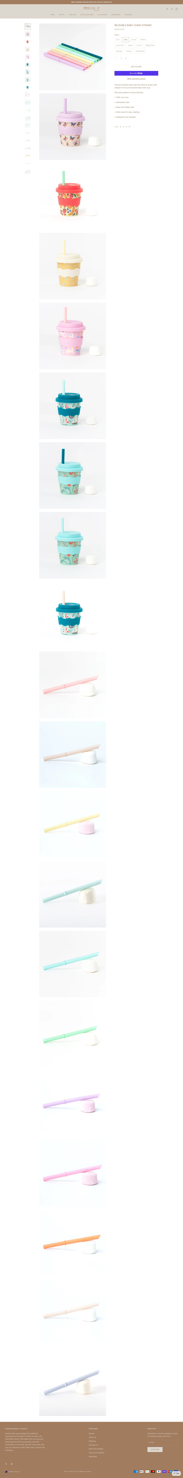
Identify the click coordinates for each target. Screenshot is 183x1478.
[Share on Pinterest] (126, 127)
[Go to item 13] (28, 118)
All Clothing (102, 14)
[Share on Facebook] (120, 127)
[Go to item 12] (28, 110)
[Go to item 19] (28, 163)
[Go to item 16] (28, 140)
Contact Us (93, 1445)
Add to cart (136, 67)
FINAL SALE (72, 14)
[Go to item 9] (28, 87)
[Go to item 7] (28, 72)
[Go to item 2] (28, 34)
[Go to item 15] (28, 133)
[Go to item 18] (28, 156)
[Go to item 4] (28, 49)
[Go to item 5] (28, 57)
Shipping (92, 1441)
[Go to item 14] (28, 125)
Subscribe (154, 1449)
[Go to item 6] (28, 64)
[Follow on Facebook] (6, 1464)
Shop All (62, 14)
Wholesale (128, 14)
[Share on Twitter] (123, 127)
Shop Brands (115, 14)
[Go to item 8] (28, 80)
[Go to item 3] (28, 42)
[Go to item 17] (28, 148)
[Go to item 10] (28, 95)
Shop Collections (86, 14)
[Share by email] (129, 127)
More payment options (136, 79)
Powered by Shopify (84, 1471)
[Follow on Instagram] (12, 1464)
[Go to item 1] (28, 26)
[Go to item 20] (28, 171)
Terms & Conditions (96, 1453)
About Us (92, 1437)
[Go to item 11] (28, 102)
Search (91, 1433)
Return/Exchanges (96, 1449)
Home (52, 14)
